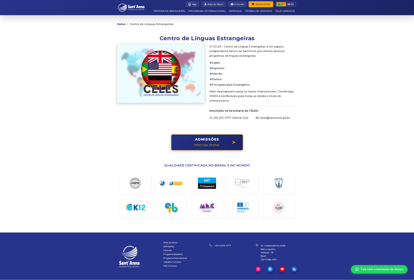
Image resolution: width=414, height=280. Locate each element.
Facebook (270, 269)
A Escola (239, 4)
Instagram (258, 269)
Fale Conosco (285, 11)
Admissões (262, 4)
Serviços (235, 11)
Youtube (282, 269)
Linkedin (294, 269)
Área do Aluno (215, 4)
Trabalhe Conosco (258, 11)
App (194, 4)
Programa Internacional (207, 11)
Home (121, 24)
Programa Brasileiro (169, 11)
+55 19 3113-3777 (223, 245)
